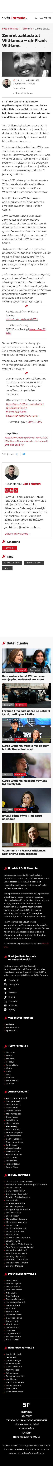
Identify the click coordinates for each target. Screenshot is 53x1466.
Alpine (9, 1068)
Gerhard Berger (13, 1360)
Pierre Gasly (11, 1126)
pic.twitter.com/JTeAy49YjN (22, 415)
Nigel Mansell (12, 1340)
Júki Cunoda (12, 1157)
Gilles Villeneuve (14, 1366)
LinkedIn (13, 1001)
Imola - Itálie (12, 1200)
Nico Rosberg (12, 1296)
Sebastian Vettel (14, 1314)
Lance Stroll (11, 1160)
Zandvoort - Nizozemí (16, 1253)
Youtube (13, 1005)
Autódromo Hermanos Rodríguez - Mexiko (26, 1184)
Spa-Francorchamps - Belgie (20, 1247)
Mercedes (10, 1052)
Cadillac (10, 1083)
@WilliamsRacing (16, 408)
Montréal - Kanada (15, 1231)
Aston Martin (12, 1080)
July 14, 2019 (35, 421)
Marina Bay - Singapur (17, 1219)
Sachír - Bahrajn (13, 1187)
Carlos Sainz (12, 1145)
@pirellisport (13, 404)
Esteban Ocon (13, 1151)
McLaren (10, 1058)
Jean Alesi (11, 1357)
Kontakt (26, 1416)
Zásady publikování (27, 1424)
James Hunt (12, 1321)
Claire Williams (12, 562)
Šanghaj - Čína (13, 1241)
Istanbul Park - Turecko (17, 1263)
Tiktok (12, 997)
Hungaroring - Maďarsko (18, 1209)
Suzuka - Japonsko (15, 1206)
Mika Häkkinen (13, 1336)
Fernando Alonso (14, 1154)
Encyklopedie (12, 1027)
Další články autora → (17, 533)
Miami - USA (12, 1225)
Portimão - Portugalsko (17, 1259)
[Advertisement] (27, 6)
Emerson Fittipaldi (15, 1299)
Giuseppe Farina (14, 1318)
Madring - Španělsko (16, 1256)
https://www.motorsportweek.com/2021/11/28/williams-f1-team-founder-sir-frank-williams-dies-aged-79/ (26, 441)
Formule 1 (27, 28)
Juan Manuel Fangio (16, 1302)
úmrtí (7, 568)
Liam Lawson (12, 1123)
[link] (36, 18)
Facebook (13, 980)
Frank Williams (34, 562)
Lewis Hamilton (13, 1104)
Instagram (14, 984)
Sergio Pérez (12, 1167)
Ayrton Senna (12, 1311)
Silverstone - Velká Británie (19, 1244)
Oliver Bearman (13, 1135)
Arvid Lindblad (13, 1129)
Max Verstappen (13, 1114)
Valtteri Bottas (13, 1164)
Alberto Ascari (12, 1324)
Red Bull (10, 1062)
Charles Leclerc (13, 1110)
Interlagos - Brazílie (15, 1203)
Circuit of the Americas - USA (19, 1181)
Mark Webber (12, 1370)
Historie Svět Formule (26, 1437)
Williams (10, 1077)
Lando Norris (12, 1107)
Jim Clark (10, 1330)
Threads (12, 992)
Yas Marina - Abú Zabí (16, 1250)
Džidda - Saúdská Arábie (18, 1197)
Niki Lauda (11, 1293)
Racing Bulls (12, 1065)
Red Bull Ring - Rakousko (18, 1237)
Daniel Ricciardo (14, 1354)
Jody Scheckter (13, 1333)
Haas (8, 1071)
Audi (8, 1074)
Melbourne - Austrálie (16, 1222)
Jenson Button (13, 1327)
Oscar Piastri (12, 1117)
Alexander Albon (14, 1148)
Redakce (10, 1024)
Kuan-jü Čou (12, 1388)
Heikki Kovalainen (15, 1382)
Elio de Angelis (13, 1363)
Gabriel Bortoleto (14, 1139)
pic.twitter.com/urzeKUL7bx (22, 319)
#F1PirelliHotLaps (16, 411)
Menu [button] (47, 18)
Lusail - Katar (12, 1216)
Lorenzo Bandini (14, 1385)
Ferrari (9, 1055)
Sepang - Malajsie (14, 1266)
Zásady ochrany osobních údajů (26, 1420)
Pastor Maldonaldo (15, 1376)
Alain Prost (11, 1308)
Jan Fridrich (19, 88)
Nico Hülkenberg (14, 1142)
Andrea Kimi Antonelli (16, 1098)
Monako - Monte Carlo (16, 1228)
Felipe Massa (12, 1373)
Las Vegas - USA (13, 1212)
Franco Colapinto (14, 1132)
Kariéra (26, 1432)
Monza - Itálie (12, 1234)
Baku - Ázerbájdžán (15, 1191)
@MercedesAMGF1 (32, 404)
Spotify (12, 1009)
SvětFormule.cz (10, 28)
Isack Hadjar (12, 1120)
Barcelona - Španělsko (17, 1194)
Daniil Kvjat (11, 1379)
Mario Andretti (13, 1305)
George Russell (13, 1101)
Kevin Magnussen (14, 1391)
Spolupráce (11, 1030)
